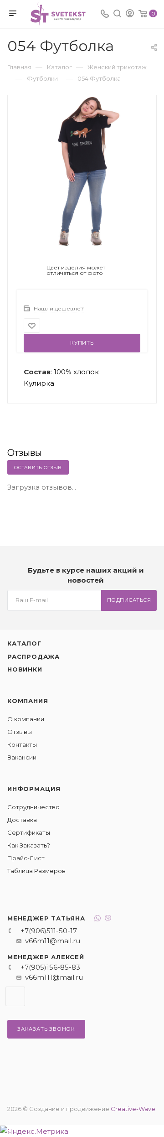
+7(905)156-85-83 (50, 967)
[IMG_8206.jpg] (82, 170)
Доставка (22, 819)
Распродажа (33, 656)
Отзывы (19, 731)
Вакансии (21, 757)
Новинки (24, 669)
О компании (25, 719)
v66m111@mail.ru (54, 977)
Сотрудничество (33, 807)
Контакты (22, 744)
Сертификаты (28, 832)
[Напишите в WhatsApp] (97, 919)
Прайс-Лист (26, 858)
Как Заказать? (28, 845)
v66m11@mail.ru (52, 940)
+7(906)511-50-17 (48, 930)
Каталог (24, 643)
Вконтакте (15, 996)
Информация (34, 788)
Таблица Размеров (36, 870)
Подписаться (129, 600)
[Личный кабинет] (130, 14)
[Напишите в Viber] (108, 919)
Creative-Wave (133, 1108)
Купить (82, 343)
